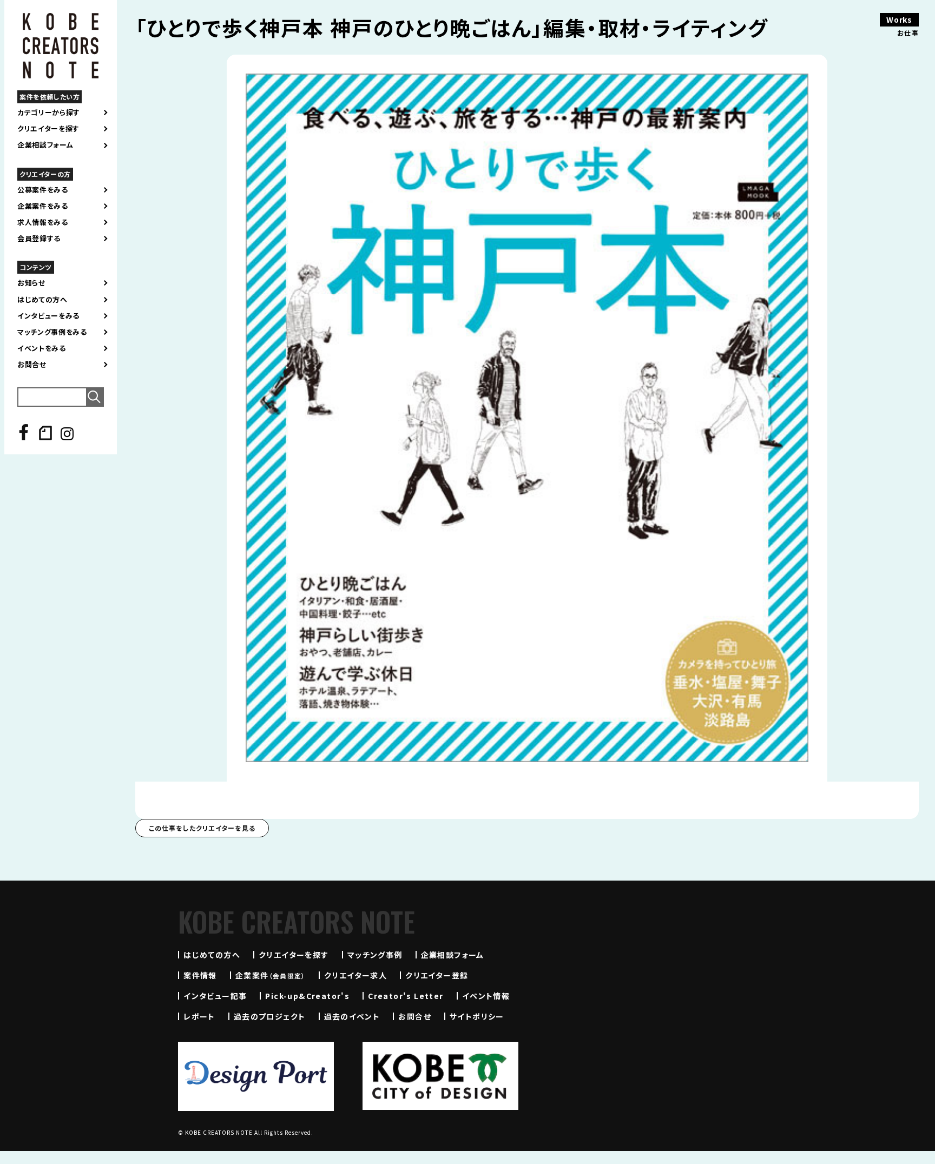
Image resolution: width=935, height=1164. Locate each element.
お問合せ (32, 364)
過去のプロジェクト (270, 1016)
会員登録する (39, 238)
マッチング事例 (375, 954)
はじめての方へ (42, 300)
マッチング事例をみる (52, 332)
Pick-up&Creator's (307, 995)
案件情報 (200, 975)
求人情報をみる (42, 222)
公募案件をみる (42, 190)
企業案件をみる (42, 206)
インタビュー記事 (215, 995)
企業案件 (270, 975)
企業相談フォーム (45, 145)
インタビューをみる (48, 316)
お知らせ (31, 283)
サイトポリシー (477, 1016)
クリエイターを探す (48, 129)
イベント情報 (486, 995)
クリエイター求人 (355, 975)
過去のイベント (352, 1016)
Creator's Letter (405, 995)
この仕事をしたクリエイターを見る (202, 827)
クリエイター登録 (436, 975)
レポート (199, 1016)
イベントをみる (41, 348)
